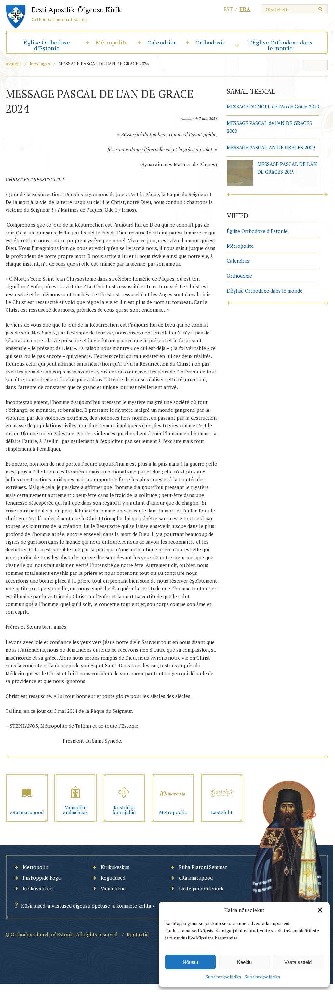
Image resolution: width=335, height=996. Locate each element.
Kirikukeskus (115, 867)
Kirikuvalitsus (38, 888)
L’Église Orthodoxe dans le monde (280, 45)
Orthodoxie (210, 42)
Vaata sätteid (298, 962)
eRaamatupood (196, 878)
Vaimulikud (113, 888)
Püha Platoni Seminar (203, 867)
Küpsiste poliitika (223, 977)
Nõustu (190, 962)
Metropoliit (35, 867)
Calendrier (161, 42)
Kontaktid (138, 934)
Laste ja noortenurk (201, 888)
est (228, 9)
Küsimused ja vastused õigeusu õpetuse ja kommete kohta (86, 905)
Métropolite (112, 42)
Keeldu (244, 962)
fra (245, 9)
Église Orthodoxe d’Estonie (47, 45)
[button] (320, 910)
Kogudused (113, 878)
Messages (40, 63)
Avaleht (13, 63)
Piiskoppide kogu (42, 878)
